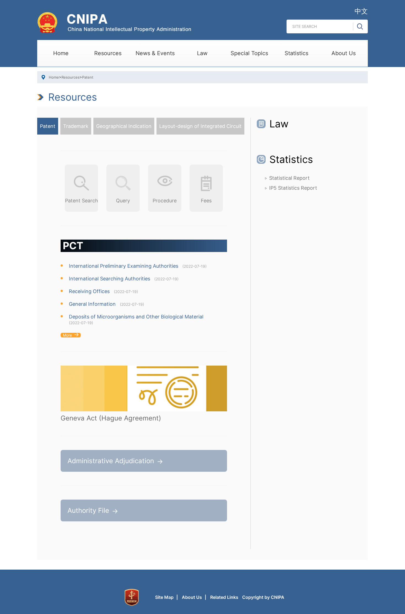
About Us (343, 53)
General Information (92, 304)
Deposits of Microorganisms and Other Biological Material (136, 317)
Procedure (165, 200)
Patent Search (81, 200)
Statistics (296, 53)
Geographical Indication (124, 126)
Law (202, 53)
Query (123, 200)
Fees (206, 200)
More (67, 335)
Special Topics (249, 53)
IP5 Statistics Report (293, 188)
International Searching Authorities (109, 278)
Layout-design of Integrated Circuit (200, 126)
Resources (107, 53)
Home (61, 53)
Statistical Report (289, 178)
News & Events (155, 53)
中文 (361, 11)
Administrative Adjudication (111, 461)
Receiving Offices (89, 291)
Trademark (75, 126)
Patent (87, 77)
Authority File (88, 510)
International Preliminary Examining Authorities (123, 266)
